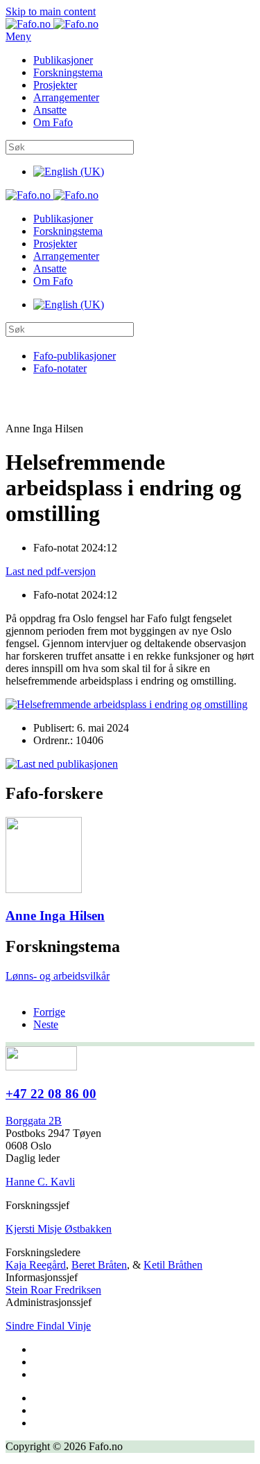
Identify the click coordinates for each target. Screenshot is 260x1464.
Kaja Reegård (36, 1265)
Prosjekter (55, 85)
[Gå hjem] (52, 24)
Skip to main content (51, 11)
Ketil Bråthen (173, 1265)
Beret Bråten (99, 1265)
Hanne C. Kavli (40, 1182)
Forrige (49, 1012)
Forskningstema (68, 72)
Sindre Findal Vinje (48, 1326)
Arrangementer (66, 97)
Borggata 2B (34, 1121)
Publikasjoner (63, 60)
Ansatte (50, 110)
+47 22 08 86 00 (51, 1093)
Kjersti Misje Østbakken (59, 1229)
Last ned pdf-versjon (51, 571)
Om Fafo (53, 122)
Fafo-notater (60, 368)
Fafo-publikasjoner (74, 356)
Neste (45, 1024)
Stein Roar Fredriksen (53, 1290)
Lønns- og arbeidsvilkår (58, 976)
